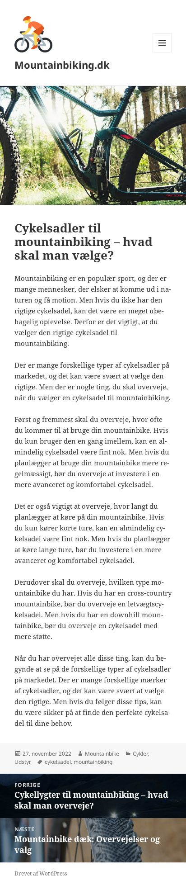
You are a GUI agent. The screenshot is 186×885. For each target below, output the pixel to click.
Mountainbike (102, 753)
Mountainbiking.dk (62, 64)
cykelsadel (58, 762)
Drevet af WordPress (40, 873)
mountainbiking (93, 762)
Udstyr (22, 762)
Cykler (140, 753)
